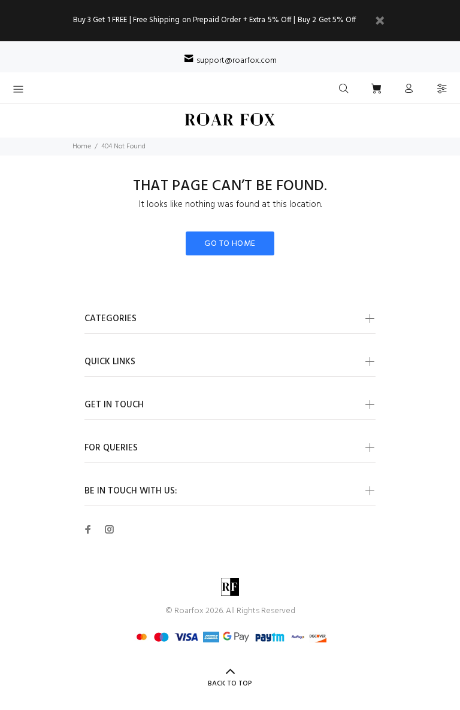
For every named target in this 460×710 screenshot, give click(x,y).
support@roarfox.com (236, 61)
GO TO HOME (229, 244)
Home (81, 147)
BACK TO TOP (230, 684)
